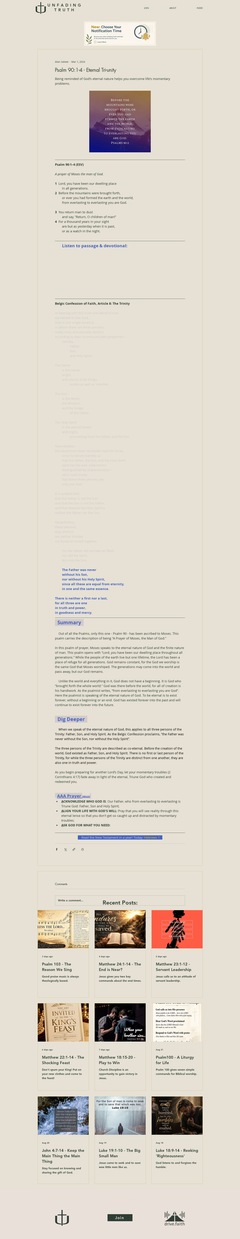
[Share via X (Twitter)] (65, 849)
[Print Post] (82, 849)
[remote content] (120, 273)
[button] (191, 8)
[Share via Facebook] (56, 849)
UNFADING (64, 7)
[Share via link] (74, 849)
